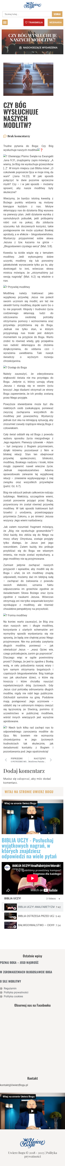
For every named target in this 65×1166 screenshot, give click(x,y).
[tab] (32, 907)
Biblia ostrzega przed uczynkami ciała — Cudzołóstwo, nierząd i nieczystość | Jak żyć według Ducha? (36, 916)
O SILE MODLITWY (10, 981)
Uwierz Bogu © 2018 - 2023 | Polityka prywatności (32, 1154)
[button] (5, 22)
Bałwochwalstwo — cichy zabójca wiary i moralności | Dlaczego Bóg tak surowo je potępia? (36, 925)
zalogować (23, 778)
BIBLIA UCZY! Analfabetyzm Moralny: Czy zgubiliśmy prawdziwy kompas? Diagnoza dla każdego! (36, 906)
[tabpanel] (32, 878)
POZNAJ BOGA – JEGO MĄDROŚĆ (19, 962)
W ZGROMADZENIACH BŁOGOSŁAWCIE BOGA (26, 972)
